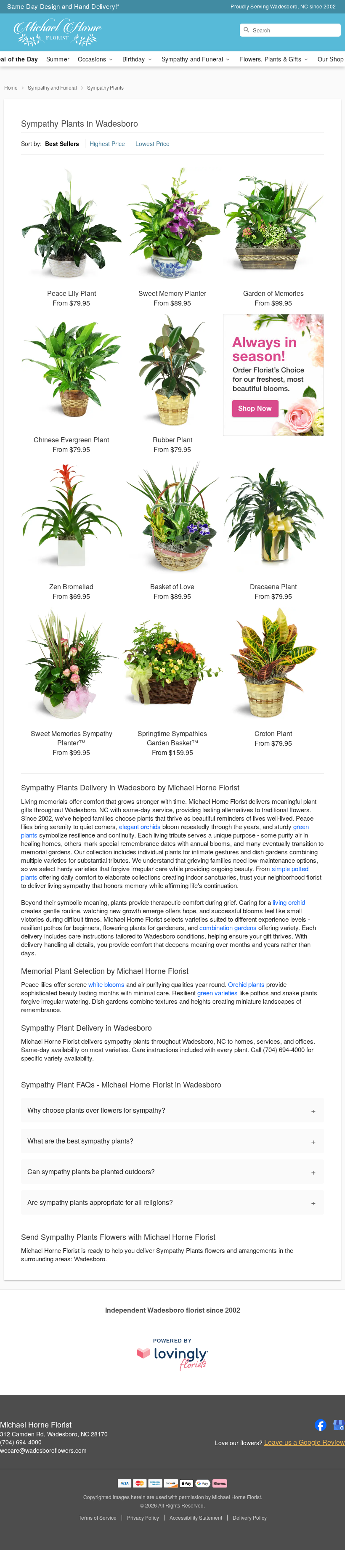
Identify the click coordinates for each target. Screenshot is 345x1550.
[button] (322, 1514)
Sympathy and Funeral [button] (193, 59)
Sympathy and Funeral (52, 87)
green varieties (217, 992)
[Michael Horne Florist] (59, 32)
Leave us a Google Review (304, 1442)
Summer (57, 59)
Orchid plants (246, 984)
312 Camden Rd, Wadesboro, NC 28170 (54, 1434)
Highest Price (107, 143)
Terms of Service (98, 1517)
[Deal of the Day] (273, 375)
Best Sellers (62, 143)
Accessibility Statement (196, 1517)
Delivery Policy (250, 1517)
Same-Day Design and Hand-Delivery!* (63, 6)
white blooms (106, 984)
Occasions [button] (93, 59)
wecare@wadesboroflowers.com (43, 1450)
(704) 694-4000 (21, 1442)
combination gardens (228, 927)
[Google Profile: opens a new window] (339, 1425)
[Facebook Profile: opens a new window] (320, 1425)
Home (11, 87)
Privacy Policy (143, 1517)
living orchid (289, 902)
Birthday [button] (134, 59)
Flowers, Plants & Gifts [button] (271, 59)
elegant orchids (140, 826)
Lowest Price (152, 143)
